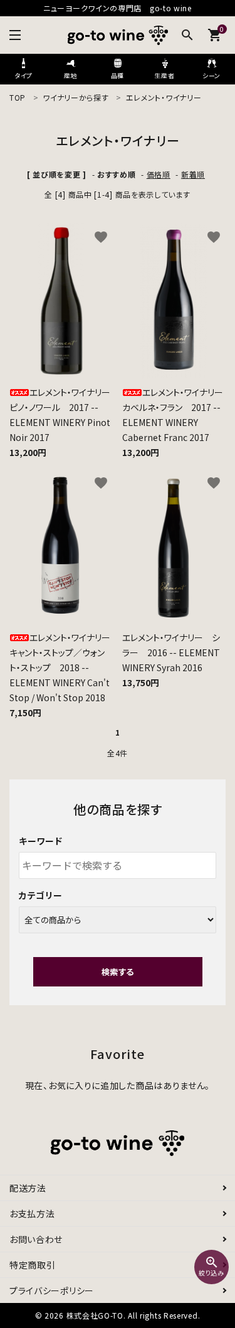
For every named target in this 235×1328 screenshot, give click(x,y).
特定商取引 (32, 1265)
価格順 (158, 174)
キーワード (41, 840)
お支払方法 (32, 1213)
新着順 (193, 174)
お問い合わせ (36, 1239)
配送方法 (27, 1188)
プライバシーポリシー (51, 1290)
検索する (118, 972)
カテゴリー (41, 895)
